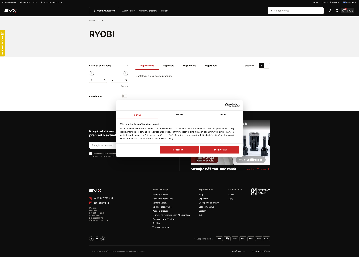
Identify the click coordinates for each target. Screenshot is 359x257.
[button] (108, 66)
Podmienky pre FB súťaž (163, 219)
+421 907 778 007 (103, 198)
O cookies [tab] (222, 114)
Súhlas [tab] (137, 115)
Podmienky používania (261, 251)
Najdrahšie (211, 65)
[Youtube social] (97, 238)
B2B (200, 215)
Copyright (203, 198)
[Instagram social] (102, 238)
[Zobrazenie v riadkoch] (267, 65)
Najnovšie (168, 65)
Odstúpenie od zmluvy (209, 203)
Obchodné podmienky (162, 198)
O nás (231, 194)
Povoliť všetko (220, 149)
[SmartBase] (138, 251)
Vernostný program (148, 11)
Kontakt (164, 11)
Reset (123, 86)
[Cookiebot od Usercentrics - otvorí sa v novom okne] (227, 105)
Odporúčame (147, 65)
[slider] (92, 73)
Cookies (156, 223)
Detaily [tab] (179, 114)
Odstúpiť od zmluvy (239, 251)
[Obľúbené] (337, 10)
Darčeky (202, 211)
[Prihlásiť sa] (330, 10)
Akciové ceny (128, 11)
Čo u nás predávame (162, 207)
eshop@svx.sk (101, 202)
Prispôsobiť (177, 149)
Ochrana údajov (159, 203)
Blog (201, 194)
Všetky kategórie (106, 10)
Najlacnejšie (189, 65)
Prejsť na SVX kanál (256, 169)
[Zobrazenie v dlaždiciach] (261, 65)
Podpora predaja (160, 211)
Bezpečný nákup (206, 207)
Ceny (230, 198)
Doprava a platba (160, 194)
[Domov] (10, 10)
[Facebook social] (91, 238)
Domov (92, 20)
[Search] (271, 11)
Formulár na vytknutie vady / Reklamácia (171, 215)
